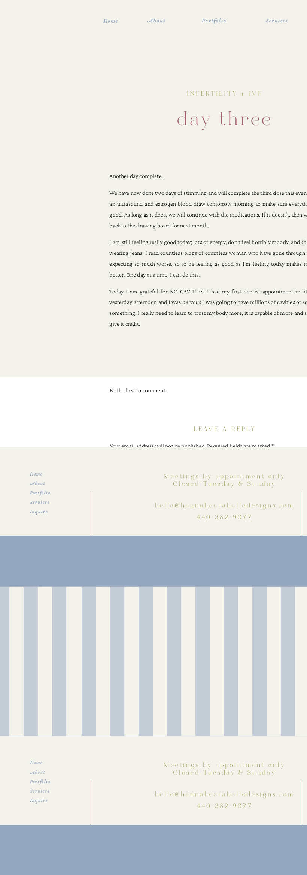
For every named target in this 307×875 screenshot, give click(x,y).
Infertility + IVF (224, 94)
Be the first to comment (137, 390)
